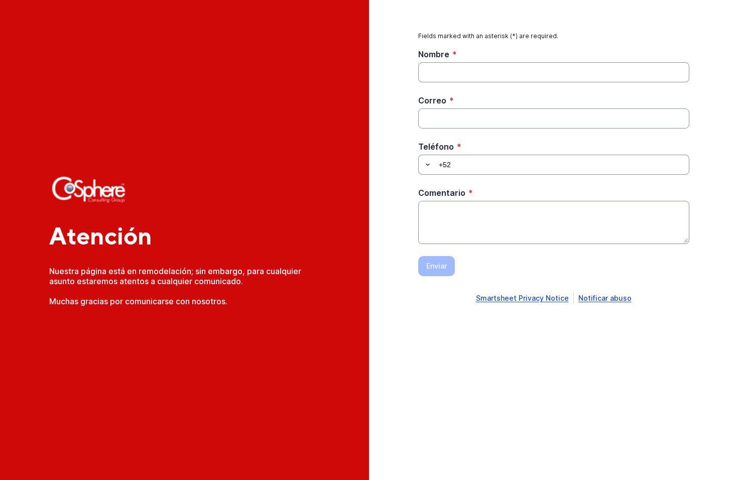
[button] (426, 165)
